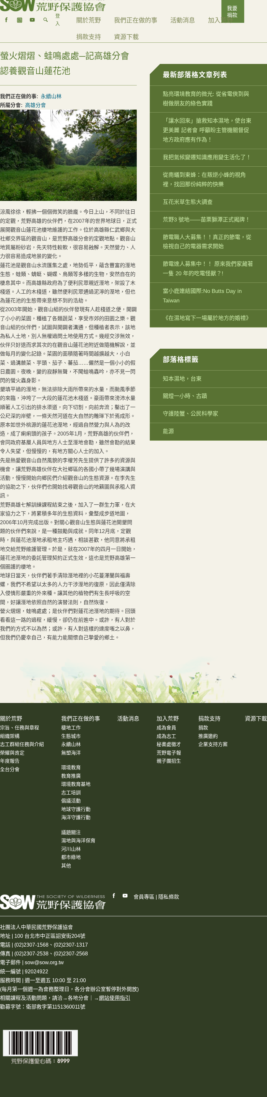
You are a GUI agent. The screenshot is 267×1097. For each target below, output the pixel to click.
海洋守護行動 (76, 817)
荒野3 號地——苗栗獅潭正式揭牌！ (206, 220)
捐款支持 (88, 37)
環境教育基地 (76, 784)
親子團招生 (169, 761)
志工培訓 (71, 792)
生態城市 (71, 736)
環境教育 (71, 767)
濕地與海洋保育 (78, 840)
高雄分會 (35, 105)
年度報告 (10, 761)
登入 (57, 19)
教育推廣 (71, 776)
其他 (66, 865)
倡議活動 (71, 800)
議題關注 (71, 832)
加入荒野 (220, 20)
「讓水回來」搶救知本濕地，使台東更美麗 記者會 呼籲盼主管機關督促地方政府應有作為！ (207, 130)
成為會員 (166, 727)
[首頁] (53, 3)
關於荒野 (88, 20)
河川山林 (71, 849)
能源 (168, 431)
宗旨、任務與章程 (19, 727)
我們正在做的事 (135, 20)
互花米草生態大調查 (188, 202)
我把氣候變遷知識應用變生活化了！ (207, 157)
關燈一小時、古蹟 (185, 396)
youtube (32, 20)
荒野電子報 (169, 752)
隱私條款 (168, 897)
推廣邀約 (208, 736)
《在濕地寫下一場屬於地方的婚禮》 (207, 318)
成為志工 (166, 736)
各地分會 (78, 998)
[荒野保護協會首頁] (53, 901)
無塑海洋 (71, 752)
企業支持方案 (213, 744)
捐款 (203, 727)
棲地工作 (71, 727)
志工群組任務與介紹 (22, 744)
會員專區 (144, 897)
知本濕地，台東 (182, 379)
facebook (6, 20)
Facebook (114, 895)
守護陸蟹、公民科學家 (190, 414)
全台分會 (10, 769)
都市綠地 (71, 857)
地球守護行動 (76, 809)
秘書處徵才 (169, 744)
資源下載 (126, 37)
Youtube (125, 895)
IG (19, 20)
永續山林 (51, 96)
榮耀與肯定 (12, 752)
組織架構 (10, 736)
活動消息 (182, 20)
